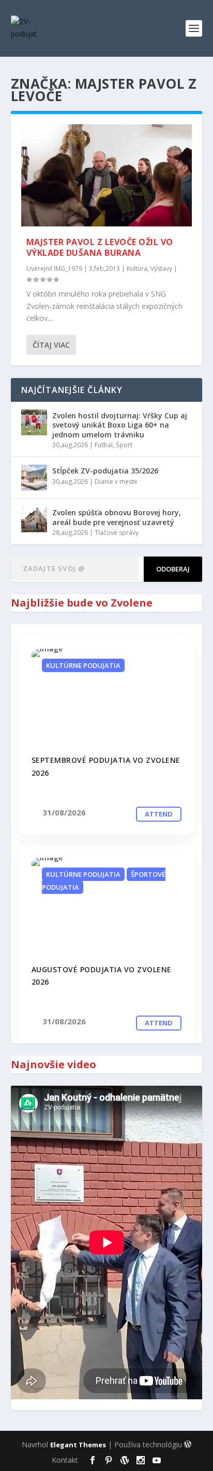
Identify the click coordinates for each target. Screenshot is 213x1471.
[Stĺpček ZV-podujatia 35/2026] (34, 478)
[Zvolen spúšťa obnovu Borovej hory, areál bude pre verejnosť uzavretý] (34, 519)
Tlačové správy (117, 532)
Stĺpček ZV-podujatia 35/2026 (105, 471)
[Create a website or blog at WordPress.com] (187, 1444)
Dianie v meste (116, 481)
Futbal (104, 444)
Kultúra (137, 268)
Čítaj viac (51, 345)
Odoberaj (173, 569)
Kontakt (65, 1460)
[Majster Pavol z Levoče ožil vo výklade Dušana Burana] (106, 175)
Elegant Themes (78, 1444)
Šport (124, 444)
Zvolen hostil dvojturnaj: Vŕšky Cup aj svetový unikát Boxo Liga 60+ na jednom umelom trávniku (119, 425)
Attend (159, 814)
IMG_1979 (68, 268)
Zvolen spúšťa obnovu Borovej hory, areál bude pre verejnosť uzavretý (116, 517)
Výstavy (161, 268)
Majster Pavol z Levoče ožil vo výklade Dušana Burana (99, 247)
